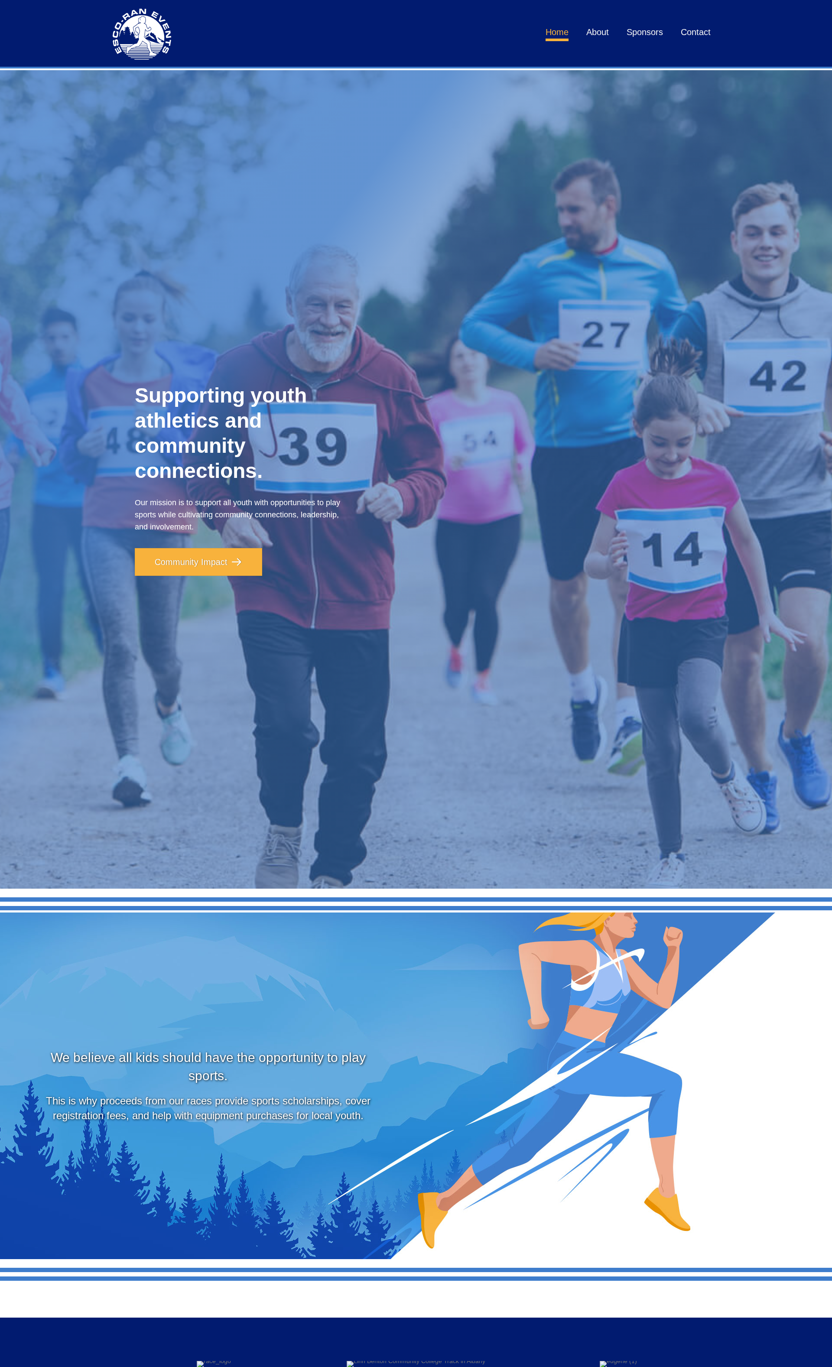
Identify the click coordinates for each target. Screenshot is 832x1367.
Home (557, 32)
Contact (696, 32)
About (597, 32)
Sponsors (645, 32)
